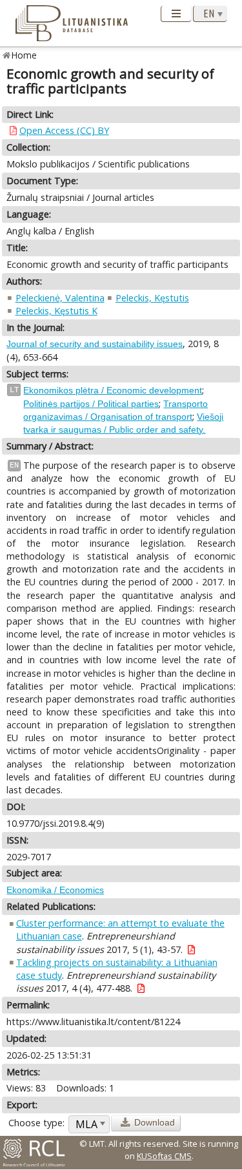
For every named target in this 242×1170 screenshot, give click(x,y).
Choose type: (36, 1123)
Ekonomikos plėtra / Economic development (112, 390)
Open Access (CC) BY (64, 130)
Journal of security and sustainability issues (94, 344)
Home (24, 55)
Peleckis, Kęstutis (152, 298)
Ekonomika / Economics (55, 890)
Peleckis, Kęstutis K (56, 311)
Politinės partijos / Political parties (91, 404)
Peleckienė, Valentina (60, 298)
